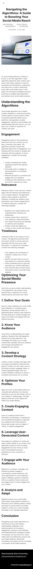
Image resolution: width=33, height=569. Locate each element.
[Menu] (29, 3)
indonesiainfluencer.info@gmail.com (13, 556)
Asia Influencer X (26, 565)
